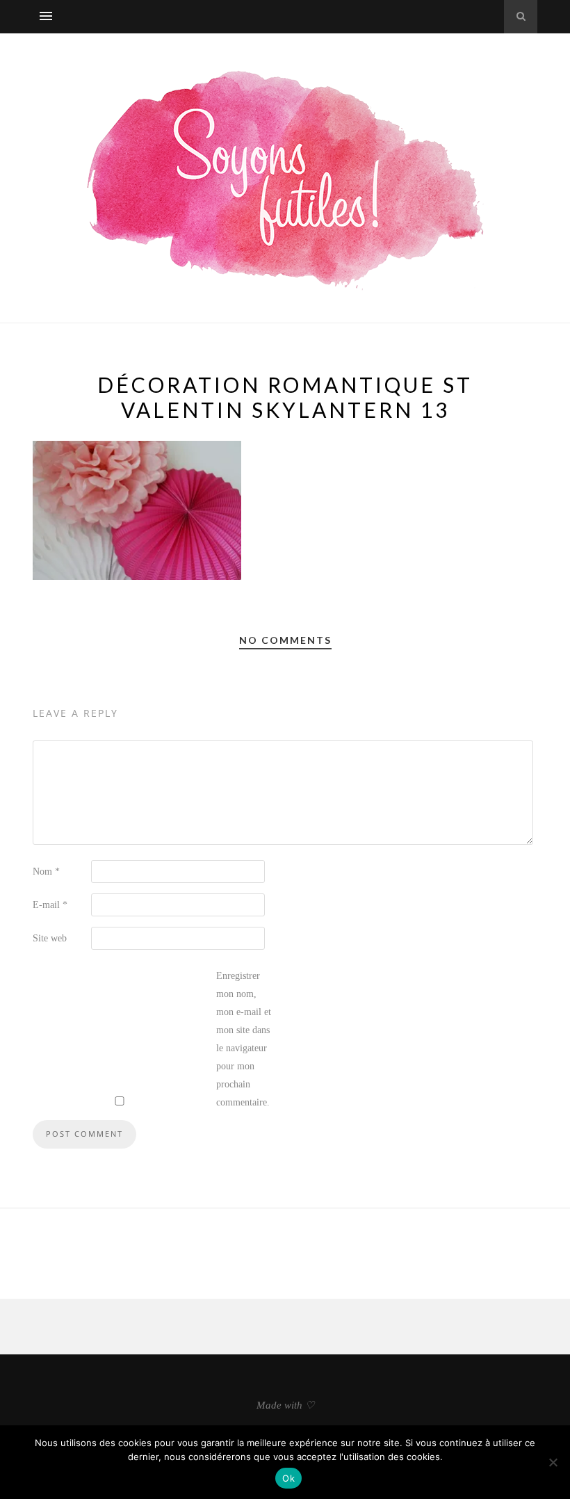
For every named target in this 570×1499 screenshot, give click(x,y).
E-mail (50, 905)
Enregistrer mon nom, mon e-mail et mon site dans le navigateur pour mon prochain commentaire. (243, 1039)
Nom (46, 871)
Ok (288, 1478)
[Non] (553, 1462)
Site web (50, 938)
